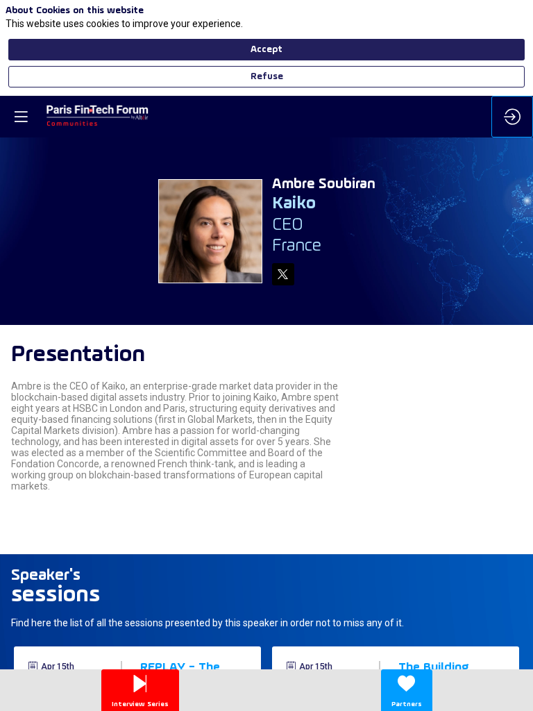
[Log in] (512, 116)
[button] (21, 116)
